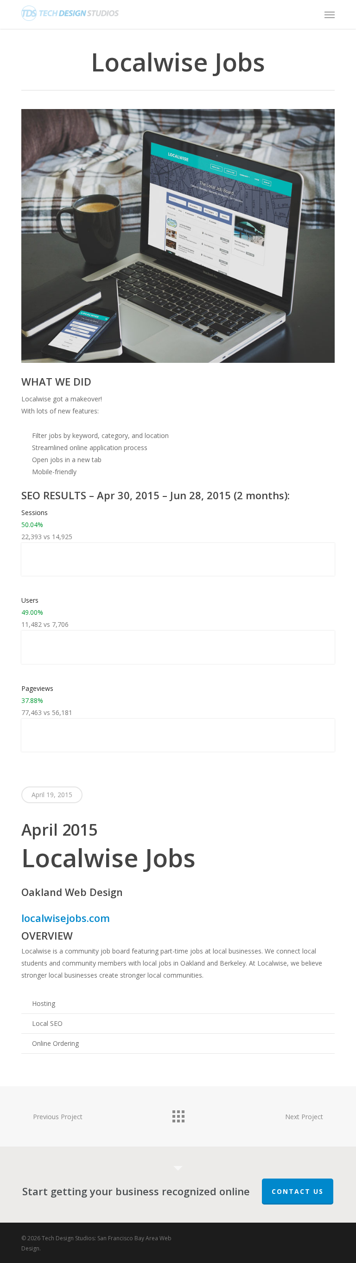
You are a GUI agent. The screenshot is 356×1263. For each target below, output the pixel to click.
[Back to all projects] (178, 1114)
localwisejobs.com (65, 918)
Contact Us (298, 1191)
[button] (329, 14)
